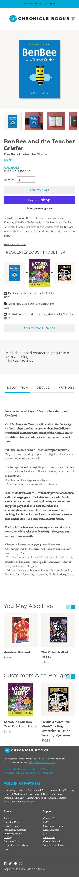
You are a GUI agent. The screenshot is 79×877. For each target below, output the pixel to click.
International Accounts (15, 829)
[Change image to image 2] (34, 121)
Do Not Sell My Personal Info (34, 768)
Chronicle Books (17, 171)
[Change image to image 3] (56, 121)
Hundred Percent (17, 652)
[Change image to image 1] (13, 121)
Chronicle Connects (13, 822)
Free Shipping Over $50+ (39, 3)
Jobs (45, 833)
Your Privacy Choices (53, 845)
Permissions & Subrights (16, 845)
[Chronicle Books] (39, 18)
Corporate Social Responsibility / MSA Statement (28, 772)
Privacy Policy (10, 768)
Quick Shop (21, 639)
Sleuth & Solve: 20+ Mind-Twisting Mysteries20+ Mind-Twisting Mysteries (41, 314)
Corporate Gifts (11, 841)
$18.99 (45, 740)
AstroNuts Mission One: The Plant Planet (31, 303)
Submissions (49, 837)
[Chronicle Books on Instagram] (20, 863)
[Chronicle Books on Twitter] (10, 863)
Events (7, 848)
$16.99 (8, 657)
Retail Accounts (11, 825)
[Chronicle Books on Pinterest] (15, 863)
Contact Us (49, 818)
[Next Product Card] (73, 607)
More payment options (39, 208)
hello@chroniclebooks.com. (41, 762)
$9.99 (8, 732)
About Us (8, 818)
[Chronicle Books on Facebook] (5, 863)
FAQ (45, 822)
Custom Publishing (52, 841)
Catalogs (8, 837)
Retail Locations (51, 829)
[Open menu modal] (6, 19)
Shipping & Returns (53, 825)
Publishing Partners (13, 833)
